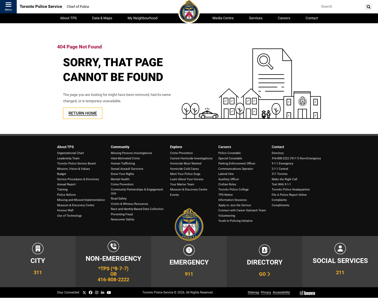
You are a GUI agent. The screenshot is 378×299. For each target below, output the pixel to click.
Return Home (83, 113)
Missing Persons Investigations (131, 153)
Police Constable (229, 153)
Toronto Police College (233, 189)
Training (62, 189)
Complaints (279, 200)
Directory (278, 153)
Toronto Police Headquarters (291, 189)
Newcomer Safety (122, 219)
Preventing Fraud (122, 214)
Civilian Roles (227, 184)
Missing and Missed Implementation (81, 200)
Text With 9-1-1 (281, 184)
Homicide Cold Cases (184, 169)
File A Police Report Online (289, 195)
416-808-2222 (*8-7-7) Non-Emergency (296, 158)
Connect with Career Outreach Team (242, 210)
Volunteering (226, 215)
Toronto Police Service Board (76, 163)
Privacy (266, 292)
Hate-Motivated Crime (125, 158)
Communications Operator (235, 169)
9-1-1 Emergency (282, 163)
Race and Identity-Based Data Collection (137, 209)
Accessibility (281, 292)
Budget (61, 174)
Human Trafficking (123, 163)
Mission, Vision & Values (73, 169)
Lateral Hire (226, 174)
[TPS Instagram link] (96, 293)
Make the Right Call (284, 179)
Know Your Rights (122, 174)
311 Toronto (280, 174)
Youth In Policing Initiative (235, 221)
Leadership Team (68, 158)
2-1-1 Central (280, 169)
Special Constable (230, 158)
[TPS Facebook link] (90, 293)
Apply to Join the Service (234, 205)
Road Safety (119, 198)
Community (120, 147)
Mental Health (120, 179)
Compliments (280, 205)
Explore (176, 147)
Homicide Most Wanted (185, 163)
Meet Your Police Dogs (185, 174)
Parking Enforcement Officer (236, 163)
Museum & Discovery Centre (75, 205)
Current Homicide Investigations (191, 158)
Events (174, 195)
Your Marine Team (182, 184)
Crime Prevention (122, 184)
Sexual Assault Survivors (127, 169)
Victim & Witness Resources (129, 204)
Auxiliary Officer (228, 179)
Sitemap (253, 292)
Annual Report (66, 184)
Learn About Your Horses (186, 179)
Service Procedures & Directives (78, 179)
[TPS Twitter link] (84, 293)
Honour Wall (65, 210)
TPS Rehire (225, 195)
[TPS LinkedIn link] (102, 293)
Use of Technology (69, 215)
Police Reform (66, 195)
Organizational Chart (70, 153)
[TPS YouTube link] (109, 293)
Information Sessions (232, 200)
